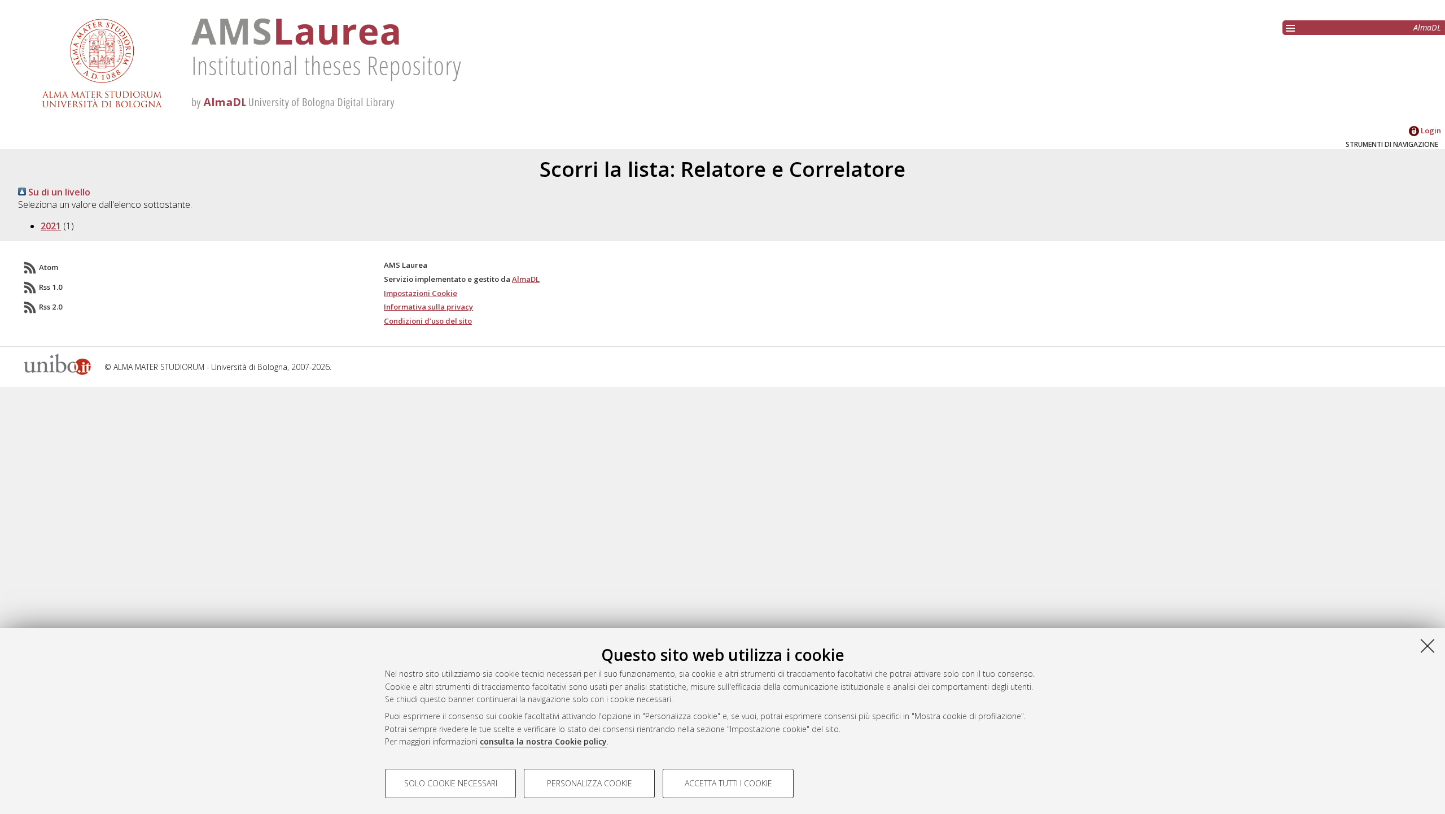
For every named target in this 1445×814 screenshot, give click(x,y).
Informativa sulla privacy (428, 307)
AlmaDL (1427, 27)
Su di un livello (58, 192)
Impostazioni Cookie (420, 293)
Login (1430, 130)
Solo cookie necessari (450, 783)
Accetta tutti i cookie (728, 783)
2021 (51, 226)
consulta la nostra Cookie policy (543, 741)
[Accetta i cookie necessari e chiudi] (1427, 646)
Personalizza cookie (589, 783)
